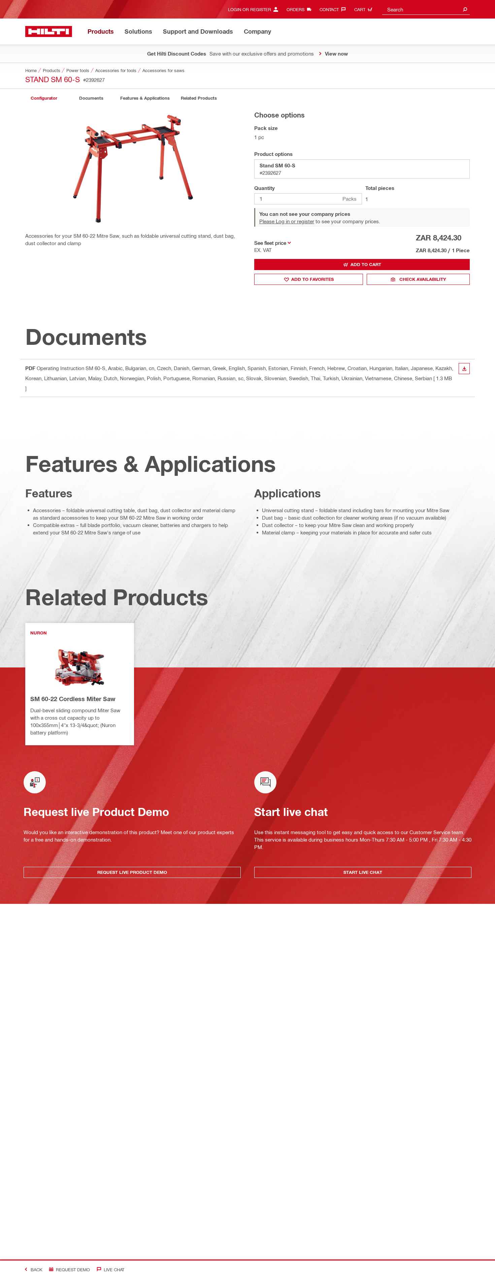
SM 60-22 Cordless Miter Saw (73, 698)
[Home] (48, 31)
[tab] (43, 98)
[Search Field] (465, 9)
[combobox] (426, 9)
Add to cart (366, 264)
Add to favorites (312, 279)
